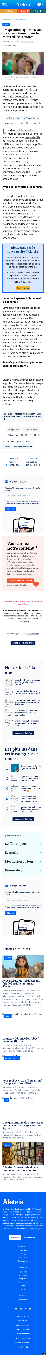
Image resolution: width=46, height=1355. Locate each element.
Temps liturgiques (20, 19)
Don (23, 1285)
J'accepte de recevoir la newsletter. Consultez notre (24, 502)
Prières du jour (16, 870)
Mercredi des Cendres (23, 446)
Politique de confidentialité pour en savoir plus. (23, 503)
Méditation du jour (19, 861)
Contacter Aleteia (23, 1338)
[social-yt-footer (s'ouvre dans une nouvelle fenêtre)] (16, 1309)
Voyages (8, 1145)
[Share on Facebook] (22, 123)
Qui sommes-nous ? (23, 1325)
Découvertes (23, 1261)
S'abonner (15, 1237)
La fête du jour (15, 844)
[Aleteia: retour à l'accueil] (23, 4)
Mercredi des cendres (22, 130)
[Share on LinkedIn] (27, 123)
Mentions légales (23, 1329)
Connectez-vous (33, 634)
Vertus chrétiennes (12, 1058)
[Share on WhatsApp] (40, 123)
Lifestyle (23, 1254)
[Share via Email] (35, 123)
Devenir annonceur (23, 1334)
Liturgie (8, 1016)
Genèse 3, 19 (24, 172)
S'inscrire (10, 509)
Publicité (23, 1289)
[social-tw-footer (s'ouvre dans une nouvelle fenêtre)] (25, 1309)
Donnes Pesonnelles (23, 1342)
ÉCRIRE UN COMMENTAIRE (23, 643)
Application (23, 1275)
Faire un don (23, 288)
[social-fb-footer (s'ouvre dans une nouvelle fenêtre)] (21, 1309)
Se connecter (29, 1237)
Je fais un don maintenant (19, 580)
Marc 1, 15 (21, 161)
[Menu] (7, 4)
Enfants (8, 958)
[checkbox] (5, 501)
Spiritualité (6, 19)
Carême (7, 446)
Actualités (23, 1251)
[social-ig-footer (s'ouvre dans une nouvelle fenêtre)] (30, 1309)
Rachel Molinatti (27, 41)
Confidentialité (23, 1347)
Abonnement (23, 1282)
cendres (7, 231)
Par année (23, 1300)
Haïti (6, 1100)
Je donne (22, 11)
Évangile (11, 853)
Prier (37, 11)
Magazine (23, 1279)
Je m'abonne (8, 11)
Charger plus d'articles (23, 733)
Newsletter (23, 1272)
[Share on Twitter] (31, 123)
